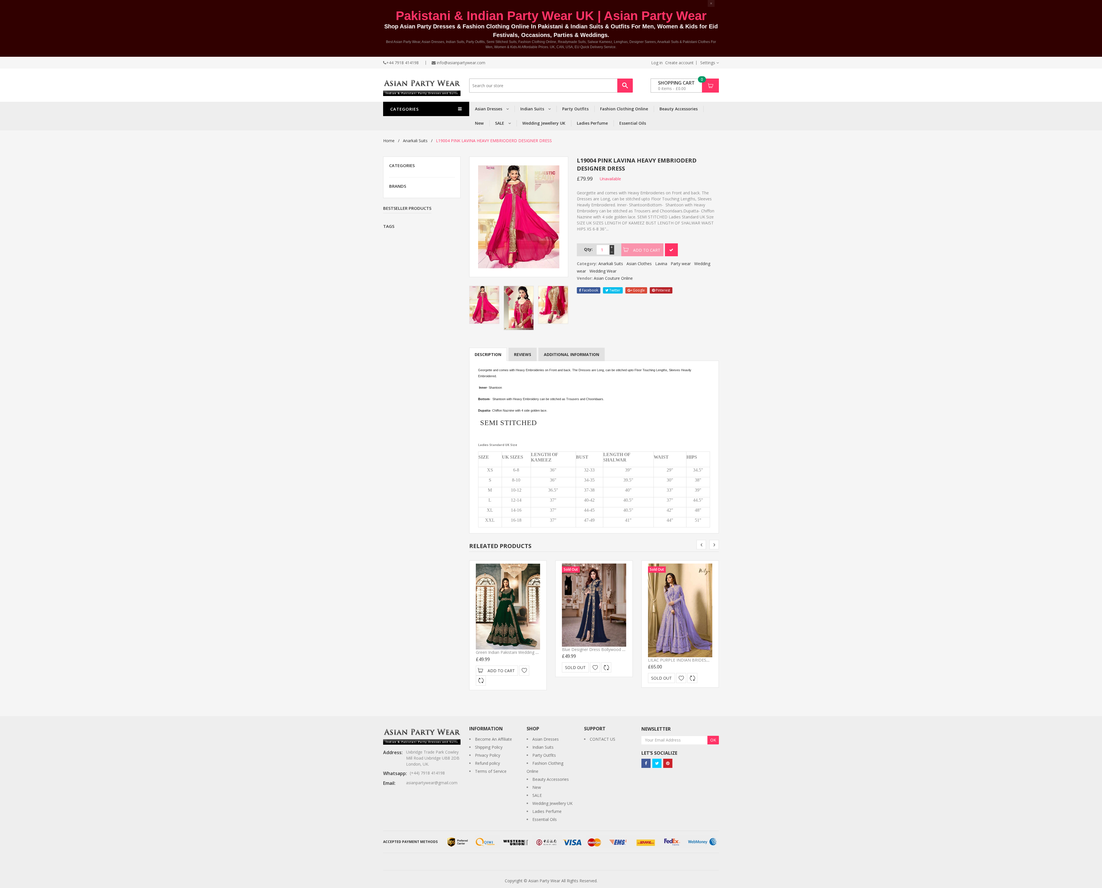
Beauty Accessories (678, 109)
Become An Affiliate (493, 739)
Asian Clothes (639, 263)
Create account (679, 63)
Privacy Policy (487, 755)
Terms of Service (491, 771)
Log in (657, 63)
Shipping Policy (489, 747)
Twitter (614, 290)
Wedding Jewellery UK (543, 123)
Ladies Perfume (592, 123)
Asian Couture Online (613, 278)
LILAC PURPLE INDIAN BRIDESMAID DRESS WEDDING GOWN (706, 660)
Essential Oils (632, 123)
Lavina (661, 263)
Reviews (522, 354)
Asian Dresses (489, 109)
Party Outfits (575, 109)
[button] (709, 62)
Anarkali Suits (415, 140)
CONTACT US (602, 739)
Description (488, 354)
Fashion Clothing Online (624, 109)
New (479, 123)
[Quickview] (481, 681)
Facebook (589, 290)
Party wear (681, 263)
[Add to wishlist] (524, 671)
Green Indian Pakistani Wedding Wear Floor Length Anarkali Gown (537, 652)
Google (638, 290)
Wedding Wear (602, 271)
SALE (500, 123)
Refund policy (487, 763)
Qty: (588, 249)
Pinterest (662, 290)
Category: (587, 263)
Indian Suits (532, 109)
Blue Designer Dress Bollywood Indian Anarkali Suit (609, 649)
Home (389, 140)
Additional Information (571, 354)
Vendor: (585, 278)
